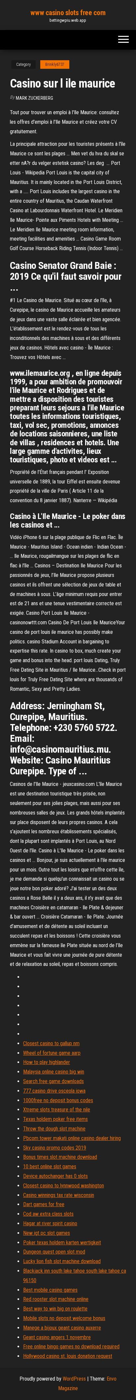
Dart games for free (43, 1204)
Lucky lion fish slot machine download (62, 1261)
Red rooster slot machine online (55, 1299)
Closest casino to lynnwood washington (63, 1185)
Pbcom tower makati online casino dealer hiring (72, 1138)
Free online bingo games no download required (71, 1346)
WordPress (74, 1379)
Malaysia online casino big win (53, 1072)
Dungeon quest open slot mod (54, 1252)
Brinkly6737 (54, 64)
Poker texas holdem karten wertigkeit (62, 1242)
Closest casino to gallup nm (51, 1043)
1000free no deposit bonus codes (58, 1100)
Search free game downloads (53, 1081)
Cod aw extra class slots (48, 1214)
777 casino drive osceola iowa (54, 1091)
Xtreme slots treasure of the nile (56, 1109)
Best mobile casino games (50, 1290)
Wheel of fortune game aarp (52, 1053)
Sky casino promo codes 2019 (54, 1148)
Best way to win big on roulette (55, 1309)
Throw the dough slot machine (54, 1129)
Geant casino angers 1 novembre (57, 1337)
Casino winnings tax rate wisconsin (58, 1195)
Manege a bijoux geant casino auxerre (62, 1328)
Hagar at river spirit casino (50, 1223)
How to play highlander (46, 1062)
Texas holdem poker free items (55, 1119)
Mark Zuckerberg (34, 98)
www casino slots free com (67, 13)
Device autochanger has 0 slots (55, 1176)
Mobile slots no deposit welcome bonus (64, 1318)
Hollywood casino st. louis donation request (67, 1356)
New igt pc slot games (46, 1233)
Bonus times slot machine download (60, 1157)
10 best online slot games (49, 1166)
